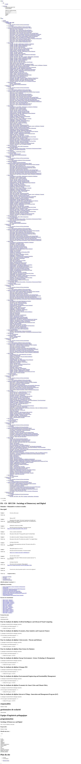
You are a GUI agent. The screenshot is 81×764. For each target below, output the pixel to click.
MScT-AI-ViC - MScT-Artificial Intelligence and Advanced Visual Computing (24, 164)
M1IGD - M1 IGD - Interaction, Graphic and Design (20, 398)
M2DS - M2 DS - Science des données (17, 63)
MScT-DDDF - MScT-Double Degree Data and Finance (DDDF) (22, 166)
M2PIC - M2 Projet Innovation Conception (18, 324)
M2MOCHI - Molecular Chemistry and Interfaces (19, 464)
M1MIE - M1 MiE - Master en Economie (17, 53)
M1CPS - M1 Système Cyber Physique (17, 245)
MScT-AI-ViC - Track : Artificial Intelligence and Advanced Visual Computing (25, 91)
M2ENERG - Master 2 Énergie (16, 367)
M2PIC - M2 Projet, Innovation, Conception (18, 272)
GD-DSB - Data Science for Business (17, 431)
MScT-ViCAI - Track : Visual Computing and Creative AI (21, 40)
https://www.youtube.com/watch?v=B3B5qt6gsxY (19, 552)
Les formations (5, 21)
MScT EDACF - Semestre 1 (8, 611)
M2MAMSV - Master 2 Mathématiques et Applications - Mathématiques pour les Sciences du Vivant (29, 461)
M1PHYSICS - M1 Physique (15, 253)
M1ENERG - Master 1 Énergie (16, 358)
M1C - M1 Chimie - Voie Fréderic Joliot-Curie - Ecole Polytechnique (23, 442)
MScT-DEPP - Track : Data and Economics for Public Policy (21, 31)
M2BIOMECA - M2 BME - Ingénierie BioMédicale (20, 120)
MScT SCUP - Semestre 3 (8, 599)
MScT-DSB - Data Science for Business (17, 347)
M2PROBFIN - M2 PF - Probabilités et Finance (19, 75)
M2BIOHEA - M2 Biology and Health (17, 308)
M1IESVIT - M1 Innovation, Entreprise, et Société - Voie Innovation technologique (25, 446)
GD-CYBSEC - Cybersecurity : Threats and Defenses (20, 430)
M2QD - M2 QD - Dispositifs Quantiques (18, 76)
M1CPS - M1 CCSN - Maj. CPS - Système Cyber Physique (21, 48)
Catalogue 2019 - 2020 (9, 422)
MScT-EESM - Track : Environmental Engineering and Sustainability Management (25, 34)
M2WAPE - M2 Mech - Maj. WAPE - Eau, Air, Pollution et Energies (23, 81)
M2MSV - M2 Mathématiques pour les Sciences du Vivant (21, 270)
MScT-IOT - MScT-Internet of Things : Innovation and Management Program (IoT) (25, 173)
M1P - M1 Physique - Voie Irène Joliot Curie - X (19, 403)
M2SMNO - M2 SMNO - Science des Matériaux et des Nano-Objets (23, 141)
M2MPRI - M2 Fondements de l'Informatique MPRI (20, 269)
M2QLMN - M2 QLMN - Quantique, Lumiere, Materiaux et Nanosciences (24, 78)
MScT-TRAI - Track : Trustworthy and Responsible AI (20, 39)
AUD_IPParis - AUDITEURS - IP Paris (17, 151)
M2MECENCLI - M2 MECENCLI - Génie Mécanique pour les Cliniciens (24, 131)
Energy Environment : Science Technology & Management (14, 586)
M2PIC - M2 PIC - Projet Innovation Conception (19, 73)
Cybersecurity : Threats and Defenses (10, 589)
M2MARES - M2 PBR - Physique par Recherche (19, 129)
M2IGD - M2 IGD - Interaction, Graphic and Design (20, 369)
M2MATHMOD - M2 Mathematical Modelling (19, 318)
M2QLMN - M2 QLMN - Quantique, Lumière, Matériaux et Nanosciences (24, 138)
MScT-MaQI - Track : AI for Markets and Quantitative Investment (22, 37)
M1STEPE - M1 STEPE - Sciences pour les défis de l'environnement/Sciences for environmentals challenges (30, 449)
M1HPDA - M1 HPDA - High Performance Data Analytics (21, 396)
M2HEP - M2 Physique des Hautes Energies (18, 262)
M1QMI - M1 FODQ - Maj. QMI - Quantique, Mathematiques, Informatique (24, 56)
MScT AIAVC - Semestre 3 (8, 600)
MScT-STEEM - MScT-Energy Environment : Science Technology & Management (25, 174)
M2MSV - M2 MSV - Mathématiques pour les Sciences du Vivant (22, 70)
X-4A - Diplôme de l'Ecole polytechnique (18, 162)
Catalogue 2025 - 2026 (9, 85)
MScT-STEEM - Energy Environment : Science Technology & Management (24, 352)
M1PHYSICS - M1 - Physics (15, 404)
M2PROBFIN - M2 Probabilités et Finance (18, 274)
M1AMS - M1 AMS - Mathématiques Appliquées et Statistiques (22, 43)
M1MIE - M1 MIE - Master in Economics (18, 307)
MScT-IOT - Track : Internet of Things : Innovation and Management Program (24, 35)
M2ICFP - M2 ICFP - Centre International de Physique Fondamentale (23, 67)
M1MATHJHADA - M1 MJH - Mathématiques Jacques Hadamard (22, 113)
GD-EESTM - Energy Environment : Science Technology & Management (24, 433)
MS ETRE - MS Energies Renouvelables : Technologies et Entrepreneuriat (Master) (25, 148)
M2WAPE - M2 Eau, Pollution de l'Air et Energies (19, 279)
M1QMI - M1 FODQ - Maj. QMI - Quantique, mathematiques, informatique (24, 496)
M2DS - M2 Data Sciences (15, 312)
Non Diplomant (10, 150)
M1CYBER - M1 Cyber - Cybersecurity (17, 395)
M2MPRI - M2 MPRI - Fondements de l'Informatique (20, 132)
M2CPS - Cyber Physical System (16, 365)
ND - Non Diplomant (14, 334)
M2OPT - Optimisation (14, 465)
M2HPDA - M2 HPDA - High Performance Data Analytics (21, 412)
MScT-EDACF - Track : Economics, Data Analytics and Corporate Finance (24, 33)
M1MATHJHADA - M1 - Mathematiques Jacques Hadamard (21, 359)
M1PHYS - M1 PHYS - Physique (16, 55)
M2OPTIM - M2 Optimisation (15, 271)
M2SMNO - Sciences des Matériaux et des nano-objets (20, 471)
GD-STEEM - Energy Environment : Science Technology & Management (24, 491)
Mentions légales (6, 760)
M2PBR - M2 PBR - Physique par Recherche (18, 72)
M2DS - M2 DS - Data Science (16, 123)
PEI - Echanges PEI (13, 337)
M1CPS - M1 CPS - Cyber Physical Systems (18, 303)
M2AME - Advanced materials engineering (18, 450)
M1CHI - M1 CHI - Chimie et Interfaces (17, 47)
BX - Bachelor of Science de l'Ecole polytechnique (19, 24)
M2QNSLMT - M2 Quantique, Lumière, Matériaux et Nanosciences (23, 275)
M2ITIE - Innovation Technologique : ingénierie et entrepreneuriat (22, 459)
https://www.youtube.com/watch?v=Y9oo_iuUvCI (17, 528)
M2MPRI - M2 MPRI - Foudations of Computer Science (20, 414)
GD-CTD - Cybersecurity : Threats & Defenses (19, 484)
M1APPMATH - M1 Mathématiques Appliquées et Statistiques (22, 242)
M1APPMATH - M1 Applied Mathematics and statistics (20, 301)
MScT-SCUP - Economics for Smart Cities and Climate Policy (21, 388)
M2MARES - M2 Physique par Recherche (18, 263)
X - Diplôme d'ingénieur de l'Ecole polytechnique (19, 427)
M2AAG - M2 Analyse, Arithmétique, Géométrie (19, 254)
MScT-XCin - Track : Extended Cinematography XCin (20, 41)
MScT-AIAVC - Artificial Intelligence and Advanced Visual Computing (23, 382)
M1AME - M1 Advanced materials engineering (19, 438)
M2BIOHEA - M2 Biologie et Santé (17, 255)
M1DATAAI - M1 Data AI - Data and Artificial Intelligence (21, 356)
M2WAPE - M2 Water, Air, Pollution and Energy (19, 327)
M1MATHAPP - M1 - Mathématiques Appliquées (19, 401)
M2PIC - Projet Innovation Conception (17, 372)
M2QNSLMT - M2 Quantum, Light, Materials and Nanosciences (22, 325)
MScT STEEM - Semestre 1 (8, 609)
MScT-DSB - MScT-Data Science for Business (19, 168)
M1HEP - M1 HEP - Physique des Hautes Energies (19, 49)
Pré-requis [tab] (5, 577)
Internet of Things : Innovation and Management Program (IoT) (15, 593)
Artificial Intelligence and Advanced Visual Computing (13, 595)
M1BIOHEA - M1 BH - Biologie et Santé (18, 107)
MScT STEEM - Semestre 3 (8, 610)
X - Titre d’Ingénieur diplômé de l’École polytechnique (20, 26)
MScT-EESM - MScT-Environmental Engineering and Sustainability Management (25, 170)
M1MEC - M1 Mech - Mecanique (16, 52)
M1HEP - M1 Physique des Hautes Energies (18, 246)
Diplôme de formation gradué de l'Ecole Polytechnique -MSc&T (20, 27)
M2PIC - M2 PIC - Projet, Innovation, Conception (19, 135)
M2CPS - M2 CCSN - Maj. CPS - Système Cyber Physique (21, 62)
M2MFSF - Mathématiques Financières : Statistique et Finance (21, 462)
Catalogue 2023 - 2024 (9, 224)
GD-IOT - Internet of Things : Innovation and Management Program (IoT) (24, 435)
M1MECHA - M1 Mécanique (15, 249)
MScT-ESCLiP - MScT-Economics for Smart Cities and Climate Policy (23, 171)
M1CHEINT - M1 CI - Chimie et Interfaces (18, 109)
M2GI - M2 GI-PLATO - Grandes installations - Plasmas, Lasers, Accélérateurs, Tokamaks (27, 126)
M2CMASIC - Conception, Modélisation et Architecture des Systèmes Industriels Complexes (27, 453)
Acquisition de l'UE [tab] (6, 578)
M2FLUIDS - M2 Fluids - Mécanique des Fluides (19, 125)
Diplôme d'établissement (12, 161)
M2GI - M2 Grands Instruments (16, 261)
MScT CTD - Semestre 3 (7, 606)
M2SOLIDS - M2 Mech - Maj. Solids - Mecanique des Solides (22, 80)
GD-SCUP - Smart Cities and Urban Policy (18, 436)
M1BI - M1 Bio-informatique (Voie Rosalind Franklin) (20, 439)
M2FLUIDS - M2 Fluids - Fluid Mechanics (18, 315)
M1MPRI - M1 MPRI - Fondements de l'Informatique (20, 116)
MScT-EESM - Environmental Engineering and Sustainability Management (24, 349)
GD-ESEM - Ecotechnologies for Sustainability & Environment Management (24, 434)
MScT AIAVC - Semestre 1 (8, 607)
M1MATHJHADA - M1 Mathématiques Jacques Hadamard (21, 248)
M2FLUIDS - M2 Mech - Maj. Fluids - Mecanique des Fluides (22, 64)
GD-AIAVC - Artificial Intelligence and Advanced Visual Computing (23, 483)
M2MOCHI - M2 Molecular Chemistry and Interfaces (20, 321)
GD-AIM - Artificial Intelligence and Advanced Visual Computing (22, 429)
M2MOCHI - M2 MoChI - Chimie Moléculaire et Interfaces (21, 201)
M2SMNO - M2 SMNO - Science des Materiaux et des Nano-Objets (23, 79)
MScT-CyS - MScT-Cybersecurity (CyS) (17, 165)
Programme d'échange (12, 82)
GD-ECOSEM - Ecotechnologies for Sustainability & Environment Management (25, 486)
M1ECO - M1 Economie (14, 357)
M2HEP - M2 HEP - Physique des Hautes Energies (19, 66)
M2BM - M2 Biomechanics (15, 363)
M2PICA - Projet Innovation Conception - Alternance (20, 467)
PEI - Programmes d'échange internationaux (18, 84)
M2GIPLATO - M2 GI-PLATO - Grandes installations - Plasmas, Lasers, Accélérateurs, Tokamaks (28, 65)
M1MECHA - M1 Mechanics (15, 306)
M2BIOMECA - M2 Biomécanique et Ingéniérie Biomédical (21, 256)
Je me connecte (8, 8)
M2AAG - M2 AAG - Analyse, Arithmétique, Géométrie (20, 57)
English (6, 4)
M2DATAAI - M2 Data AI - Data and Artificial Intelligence (21, 311)
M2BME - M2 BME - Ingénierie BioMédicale (18, 59)
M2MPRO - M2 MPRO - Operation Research (18, 415)
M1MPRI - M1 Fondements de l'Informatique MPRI (20, 252)
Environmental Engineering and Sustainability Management (14, 588)
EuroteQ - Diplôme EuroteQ (15, 83)
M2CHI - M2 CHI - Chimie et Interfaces (17, 60)
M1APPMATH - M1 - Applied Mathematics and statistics (20, 354)
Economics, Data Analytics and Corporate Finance (12, 592)
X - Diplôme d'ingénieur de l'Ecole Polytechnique (19, 494)
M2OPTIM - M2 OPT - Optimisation (17, 71)
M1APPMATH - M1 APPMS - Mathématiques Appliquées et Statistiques (23, 106)
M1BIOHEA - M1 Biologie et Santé (17, 243)
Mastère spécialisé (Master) (13, 147)
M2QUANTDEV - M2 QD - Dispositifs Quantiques (20, 139)
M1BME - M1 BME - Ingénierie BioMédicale (18, 46)
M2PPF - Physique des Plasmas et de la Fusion (19, 468)
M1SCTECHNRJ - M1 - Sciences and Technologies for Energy (22, 405)
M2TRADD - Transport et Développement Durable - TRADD (21, 472)
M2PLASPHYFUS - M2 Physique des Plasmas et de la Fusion (22, 273)
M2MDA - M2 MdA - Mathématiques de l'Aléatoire (19, 370)
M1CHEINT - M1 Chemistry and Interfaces (18, 302)
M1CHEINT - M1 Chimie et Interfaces (17, 244)
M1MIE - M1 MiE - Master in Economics (18, 360)
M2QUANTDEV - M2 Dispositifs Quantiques (19, 276)
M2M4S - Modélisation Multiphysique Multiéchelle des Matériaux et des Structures (25, 460)
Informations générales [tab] (7, 576)
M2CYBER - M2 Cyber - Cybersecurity (17, 409)
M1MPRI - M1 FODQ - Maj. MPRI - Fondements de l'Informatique (23, 54)
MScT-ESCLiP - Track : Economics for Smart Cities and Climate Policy (23, 99)
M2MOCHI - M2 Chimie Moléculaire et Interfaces (19, 268)
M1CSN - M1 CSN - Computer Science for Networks (20, 393)
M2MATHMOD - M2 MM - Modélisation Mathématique (20, 68)
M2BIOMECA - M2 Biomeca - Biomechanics (18, 309)
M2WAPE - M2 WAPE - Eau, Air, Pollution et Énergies (20, 144)
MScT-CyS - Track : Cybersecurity (16, 28)
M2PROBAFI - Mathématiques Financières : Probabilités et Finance (23, 469)
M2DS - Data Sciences (14, 366)
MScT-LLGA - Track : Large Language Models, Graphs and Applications (24, 36)
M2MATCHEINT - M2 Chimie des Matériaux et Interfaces (21, 264)
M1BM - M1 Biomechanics (15, 355)
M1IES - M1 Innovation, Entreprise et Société (18, 247)
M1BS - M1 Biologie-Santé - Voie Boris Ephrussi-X (20, 440)
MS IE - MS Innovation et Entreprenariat (17, 149)
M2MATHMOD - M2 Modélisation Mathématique (19, 265)
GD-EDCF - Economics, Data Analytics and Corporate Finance (22, 432)
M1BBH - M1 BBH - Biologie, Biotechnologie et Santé (20, 44)
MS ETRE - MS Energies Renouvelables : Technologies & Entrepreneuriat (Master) (25, 332)
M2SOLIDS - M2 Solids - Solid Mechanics (18, 326)
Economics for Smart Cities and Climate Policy (11, 591)
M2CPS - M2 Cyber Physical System (17, 310)
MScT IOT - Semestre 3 (7, 608)
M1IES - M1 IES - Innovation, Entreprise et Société (19, 50)
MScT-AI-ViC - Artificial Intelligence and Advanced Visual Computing (23, 344)
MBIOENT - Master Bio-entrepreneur (17, 474)
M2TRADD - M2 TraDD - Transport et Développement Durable (22, 143)
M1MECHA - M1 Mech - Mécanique (17, 114)
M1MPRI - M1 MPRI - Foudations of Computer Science (20, 402)
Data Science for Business (8, 594)
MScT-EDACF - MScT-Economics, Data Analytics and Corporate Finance (24, 169)
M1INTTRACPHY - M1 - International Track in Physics (20, 399)
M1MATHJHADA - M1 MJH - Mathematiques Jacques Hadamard (22, 51)
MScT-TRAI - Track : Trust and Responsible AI (19, 102)
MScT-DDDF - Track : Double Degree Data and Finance (20, 30)
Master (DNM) (10, 42)
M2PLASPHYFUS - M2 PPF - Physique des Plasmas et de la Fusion (23, 136)
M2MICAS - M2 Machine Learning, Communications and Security (22, 320)
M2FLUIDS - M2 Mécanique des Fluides (18, 260)
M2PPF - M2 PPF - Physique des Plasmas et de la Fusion (20, 74)
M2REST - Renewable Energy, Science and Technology (20, 331)
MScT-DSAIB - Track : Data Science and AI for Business (21, 32)
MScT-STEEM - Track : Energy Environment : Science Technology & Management (26, 38)
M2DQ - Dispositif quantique (15, 454)
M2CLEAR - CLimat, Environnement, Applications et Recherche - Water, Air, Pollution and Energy (28, 407)
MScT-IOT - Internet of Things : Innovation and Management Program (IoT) (24, 351)
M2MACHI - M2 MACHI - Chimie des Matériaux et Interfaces (22, 197)
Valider (7, 14)
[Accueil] (1, 0)
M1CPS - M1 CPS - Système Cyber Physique (18, 110)
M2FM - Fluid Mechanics (15, 456)
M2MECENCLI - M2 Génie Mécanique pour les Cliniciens (21, 266)
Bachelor (9, 23)
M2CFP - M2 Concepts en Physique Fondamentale (19, 257)
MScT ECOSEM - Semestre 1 (8, 602)
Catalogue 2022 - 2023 (9, 285)
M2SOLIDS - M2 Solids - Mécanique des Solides (19, 142)
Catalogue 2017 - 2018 (9, 492)
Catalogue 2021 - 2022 (9, 338)
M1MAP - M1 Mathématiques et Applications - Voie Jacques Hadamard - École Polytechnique (27, 400)
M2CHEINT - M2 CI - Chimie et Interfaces (18, 121)
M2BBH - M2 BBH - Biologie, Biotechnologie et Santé (20, 58)
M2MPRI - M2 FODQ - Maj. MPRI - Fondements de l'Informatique (23, 69)
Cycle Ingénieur (11, 25)
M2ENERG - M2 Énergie (15, 313)
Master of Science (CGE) (12, 145)
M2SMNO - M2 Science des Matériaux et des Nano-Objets (21, 277)
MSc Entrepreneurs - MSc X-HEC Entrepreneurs (19, 146)
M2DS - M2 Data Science (15, 259)
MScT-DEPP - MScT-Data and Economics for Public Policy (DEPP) (23, 167)
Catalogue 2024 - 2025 (9, 155)
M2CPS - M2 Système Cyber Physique (17, 258)
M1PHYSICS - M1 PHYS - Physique (17, 117)
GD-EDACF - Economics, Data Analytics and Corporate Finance (22, 487)
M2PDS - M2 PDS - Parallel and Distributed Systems (20, 416)
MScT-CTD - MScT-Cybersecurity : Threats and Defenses (21, 231)
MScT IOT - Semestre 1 (7, 605)
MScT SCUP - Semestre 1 (8, 604)
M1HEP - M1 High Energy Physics (16, 304)
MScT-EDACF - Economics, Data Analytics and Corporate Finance (22, 348)
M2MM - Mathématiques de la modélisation (18, 463)
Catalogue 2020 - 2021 (9, 375)
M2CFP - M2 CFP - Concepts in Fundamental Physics (20, 364)
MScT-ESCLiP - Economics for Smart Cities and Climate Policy (22, 350)
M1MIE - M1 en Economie (15, 250)
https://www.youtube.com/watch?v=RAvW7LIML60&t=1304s (19, 565)
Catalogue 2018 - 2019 (9, 477)
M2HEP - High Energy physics (16, 458)
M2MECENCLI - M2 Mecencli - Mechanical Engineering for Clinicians (23, 319)
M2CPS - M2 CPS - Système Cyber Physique (18, 122)
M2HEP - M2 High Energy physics (16, 316)
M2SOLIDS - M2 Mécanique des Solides (18, 278)
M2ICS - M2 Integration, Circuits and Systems (18, 317)
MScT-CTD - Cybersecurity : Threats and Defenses (19, 345)
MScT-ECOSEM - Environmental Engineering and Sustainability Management (25, 385)
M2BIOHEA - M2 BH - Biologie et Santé (18, 119)
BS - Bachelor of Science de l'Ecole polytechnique (19, 226)
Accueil (4, 20)
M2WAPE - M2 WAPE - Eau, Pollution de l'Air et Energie (21, 214)
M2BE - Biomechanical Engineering (17, 451)
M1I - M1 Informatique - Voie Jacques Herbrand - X (20, 397)
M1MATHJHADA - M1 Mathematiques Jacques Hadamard (21, 305)
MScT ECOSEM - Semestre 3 (8, 603)
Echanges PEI (5, 587)
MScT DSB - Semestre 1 (7, 612)
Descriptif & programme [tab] (7, 579)
